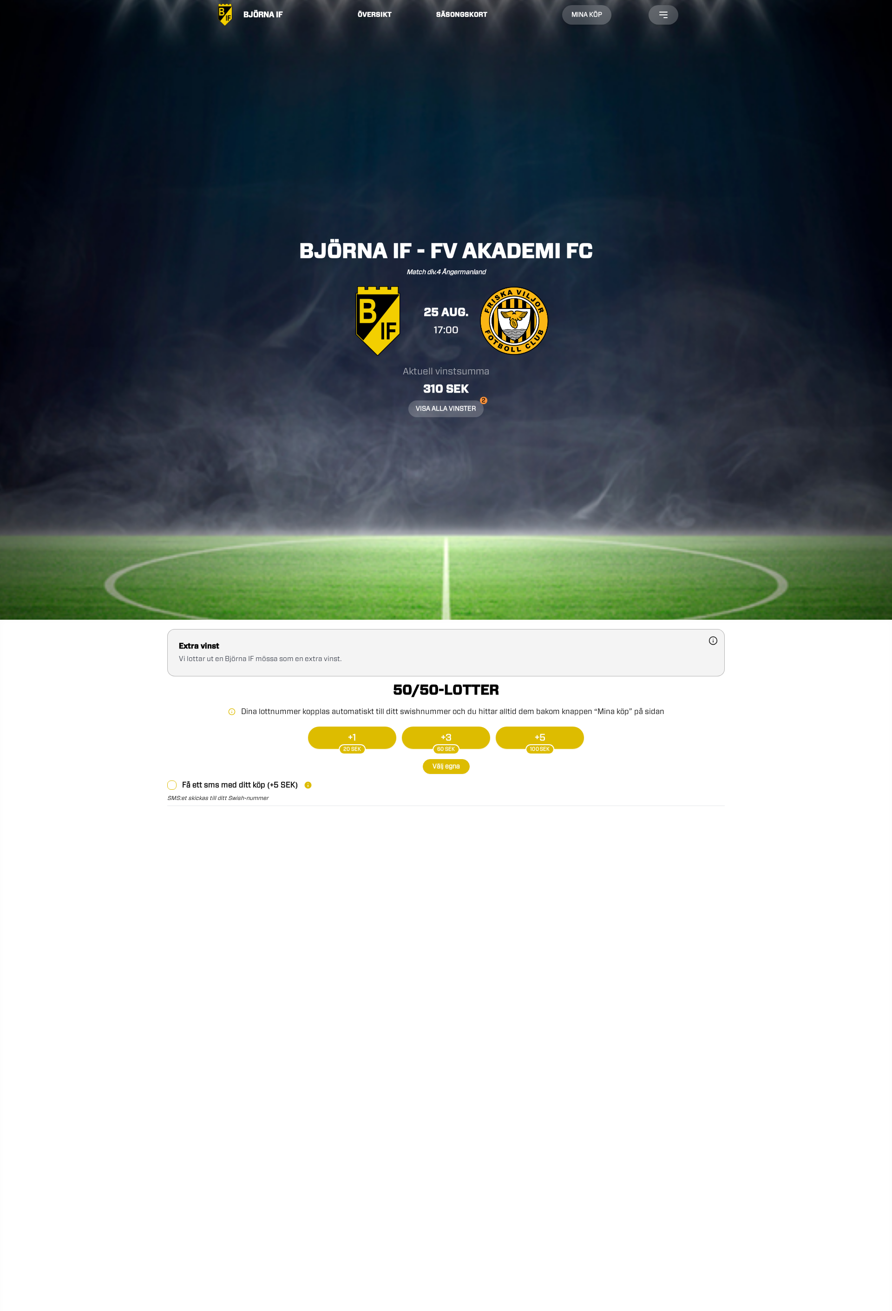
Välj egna (446, 766)
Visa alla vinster (450, 406)
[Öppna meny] (663, 15)
